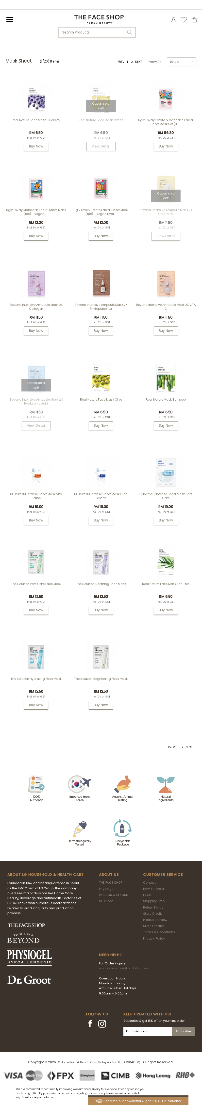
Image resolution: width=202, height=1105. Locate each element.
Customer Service (163, 874)
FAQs (147, 895)
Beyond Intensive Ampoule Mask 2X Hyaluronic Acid (36, 401)
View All (155, 62)
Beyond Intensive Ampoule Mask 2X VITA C (166, 307)
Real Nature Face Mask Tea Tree (165, 584)
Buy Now (36, 146)
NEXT (138, 62)
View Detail (101, 146)
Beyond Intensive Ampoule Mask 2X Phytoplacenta (101, 307)
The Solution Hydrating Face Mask (36, 679)
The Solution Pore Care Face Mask (36, 584)
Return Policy (153, 907)
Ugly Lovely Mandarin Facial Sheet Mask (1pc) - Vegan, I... (36, 212)
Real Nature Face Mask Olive (101, 399)
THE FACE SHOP (110, 882)
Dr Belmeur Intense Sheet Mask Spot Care (165, 496)
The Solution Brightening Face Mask (101, 679)
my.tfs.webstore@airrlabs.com (123, 968)
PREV (121, 62)
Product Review (155, 920)
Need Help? (110, 954)
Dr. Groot (106, 901)
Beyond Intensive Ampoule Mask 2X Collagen (36, 307)
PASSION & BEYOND (113, 895)
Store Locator (154, 926)
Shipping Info (154, 901)
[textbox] (97, 32)
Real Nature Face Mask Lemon (101, 120)
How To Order (153, 889)
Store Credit (152, 913)
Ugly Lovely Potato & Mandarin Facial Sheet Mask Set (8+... (166, 122)
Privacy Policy (154, 938)
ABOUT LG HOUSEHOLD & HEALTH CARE (45, 874)
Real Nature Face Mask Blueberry (36, 120)
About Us (109, 874)
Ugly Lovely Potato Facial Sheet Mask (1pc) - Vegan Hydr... (101, 212)
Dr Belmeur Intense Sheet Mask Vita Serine (36, 496)
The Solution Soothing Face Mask (101, 584)
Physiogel (107, 889)
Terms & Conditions (159, 932)
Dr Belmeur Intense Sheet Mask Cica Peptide (101, 496)
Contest (149, 882)
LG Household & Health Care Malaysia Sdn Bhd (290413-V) (98, 1062)
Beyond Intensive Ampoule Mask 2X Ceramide (165, 212)
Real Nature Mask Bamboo (166, 399)
